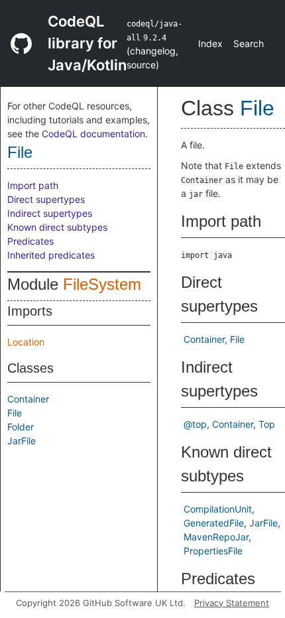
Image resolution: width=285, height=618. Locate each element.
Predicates (30, 241)
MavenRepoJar (216, 536)
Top (266, 424)
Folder (20, 426)
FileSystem (102, 284)
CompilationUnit (218, 509)
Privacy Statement (231, 602)
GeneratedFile (214, 522)
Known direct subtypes (57, 227)
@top (195, 424)
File (19, 152)
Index (210, 43)
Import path (32, 185)
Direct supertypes (46, 199)
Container (28, 398)
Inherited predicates (51, 255)
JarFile (21, 440)
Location (25, 341)
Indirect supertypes (49, 213)
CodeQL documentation (93, 133)
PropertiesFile (213, 550)
